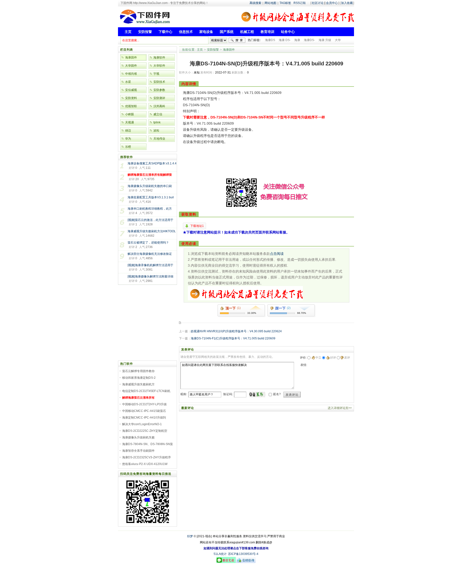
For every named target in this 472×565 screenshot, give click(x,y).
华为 (128, 138)
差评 (347, 357)
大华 (338, 40)
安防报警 (213, 49)
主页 (200, 49)
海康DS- (309, 40)
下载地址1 (197, 226)
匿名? (277, 394)
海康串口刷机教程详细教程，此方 (150, 208)
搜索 (237, 40)
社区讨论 (318, 3)
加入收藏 (347, 3)
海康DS (270, 40)
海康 (297, 40)
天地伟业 (159, 138)
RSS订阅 (300, 3)
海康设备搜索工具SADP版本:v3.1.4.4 (152, 163)
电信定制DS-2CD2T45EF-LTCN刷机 (146, 391)
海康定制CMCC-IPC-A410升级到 (144, 417)
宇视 (156, 73)
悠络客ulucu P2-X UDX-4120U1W (144, 464)
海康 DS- (285, 40)
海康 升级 (325, 40)
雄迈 (128, 130)
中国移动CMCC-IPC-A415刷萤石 (144, 411)
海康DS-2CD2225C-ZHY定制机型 (144, 431)
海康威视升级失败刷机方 (138, 384)
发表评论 (292, 394)
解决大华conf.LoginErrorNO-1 (142, 424)
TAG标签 (285, 3)
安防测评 (159, 98)
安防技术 (159, 82)
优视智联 (131, 106)
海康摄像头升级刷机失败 (138, 437)
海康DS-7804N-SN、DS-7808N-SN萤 (147, 444)
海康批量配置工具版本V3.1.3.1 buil (151, 197)
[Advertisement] (261, 165)
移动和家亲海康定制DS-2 (139, 377)
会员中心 (332, 3)
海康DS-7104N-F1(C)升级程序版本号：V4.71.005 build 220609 (233, 338)
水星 (128, 82)
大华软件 (159, 65)
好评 (333, 357)
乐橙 (128, 146)
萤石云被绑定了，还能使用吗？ (148, 242)
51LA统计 (220, 554)
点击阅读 (277, 254)
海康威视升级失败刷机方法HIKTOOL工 (152, 232)
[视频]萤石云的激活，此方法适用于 (150, 220)
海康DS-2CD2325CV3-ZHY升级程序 (146, 457)
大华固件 (131, 65)
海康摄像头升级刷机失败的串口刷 (150, 186)
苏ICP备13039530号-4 (243, 554)
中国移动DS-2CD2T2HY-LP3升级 (144, 404)
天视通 (129, 122)
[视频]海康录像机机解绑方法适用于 (150, 265)
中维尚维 (131, 73)
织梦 (190, 536)
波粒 (156, 130)
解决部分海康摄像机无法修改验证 (150, 254)
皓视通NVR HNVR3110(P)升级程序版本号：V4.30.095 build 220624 (236, 331)
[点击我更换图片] (257, 394)
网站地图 (270, 3)
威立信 (157, 114)
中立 (318, 357)
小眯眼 (129, 114)
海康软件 (159, 57)
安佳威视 (131, 90)
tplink (157, 122)
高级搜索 (255, 3)
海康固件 (229, 49)
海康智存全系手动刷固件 (138, 450)
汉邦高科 (159, 106)
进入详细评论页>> (340, 408)
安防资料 (131, 98)
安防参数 (159, 90)
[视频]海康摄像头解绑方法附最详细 (150, 276)
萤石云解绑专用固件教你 (138, 371)
